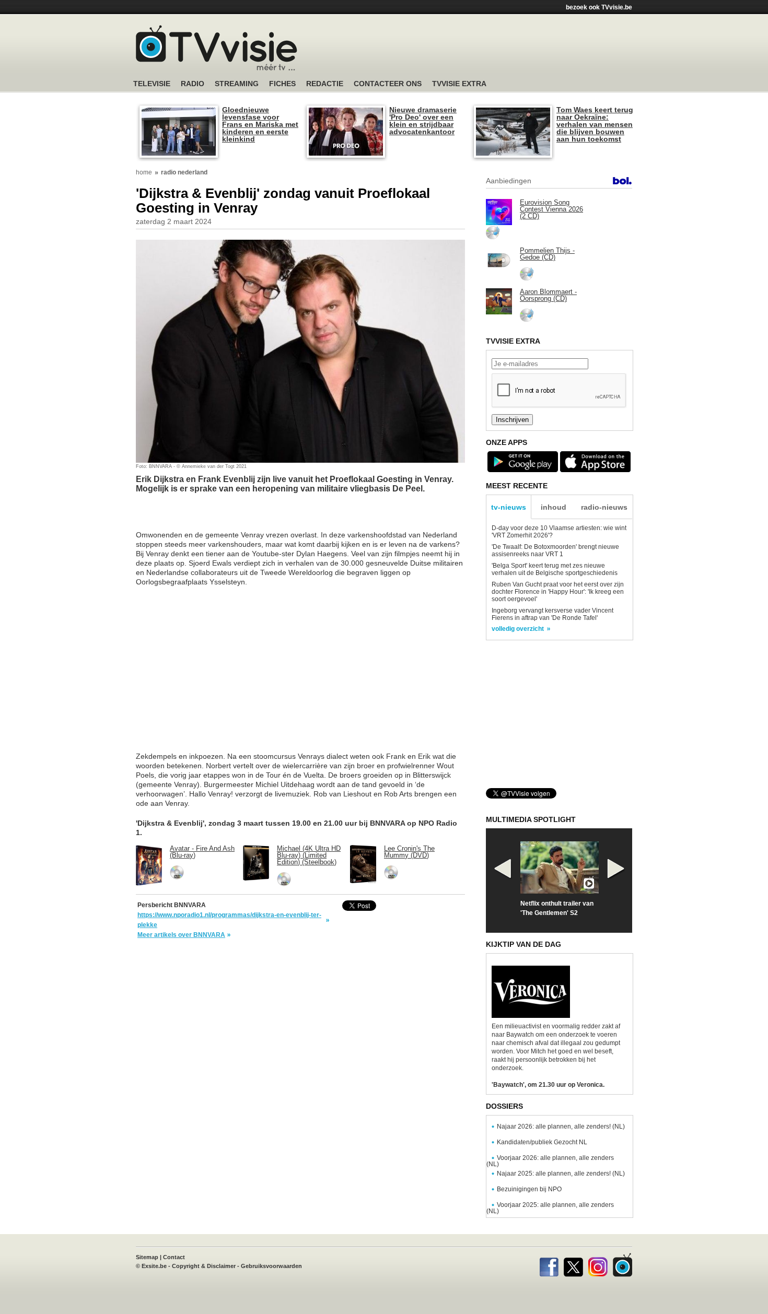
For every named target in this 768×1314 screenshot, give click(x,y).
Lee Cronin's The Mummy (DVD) (409, 851)
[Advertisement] (483, 50)
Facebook (548, 1265)
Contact (174, 1257)
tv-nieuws (508, 507)
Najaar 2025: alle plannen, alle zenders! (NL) (561, 1173)
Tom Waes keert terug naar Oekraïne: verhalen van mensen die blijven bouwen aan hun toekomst (594, 124)
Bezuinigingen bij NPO (529, 1189)
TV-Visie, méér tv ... (216, 48)
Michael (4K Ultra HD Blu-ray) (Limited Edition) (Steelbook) (309, 855)
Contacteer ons (388, 84)
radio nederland (184, 172)
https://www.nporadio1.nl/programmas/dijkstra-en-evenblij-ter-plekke (229, 920)
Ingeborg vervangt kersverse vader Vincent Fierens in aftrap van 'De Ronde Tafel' (552, 614)
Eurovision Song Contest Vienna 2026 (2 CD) (551, 209)
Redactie (324, 84)
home (144, 172)
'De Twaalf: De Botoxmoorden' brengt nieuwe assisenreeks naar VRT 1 (555, 550)
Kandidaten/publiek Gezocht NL (542, 1142)
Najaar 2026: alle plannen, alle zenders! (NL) (561, 1126)
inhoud (553, 507)
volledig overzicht (518, 628)
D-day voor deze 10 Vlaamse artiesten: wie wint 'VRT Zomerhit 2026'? (559, 531)
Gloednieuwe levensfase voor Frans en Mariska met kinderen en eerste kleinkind (260, 124)
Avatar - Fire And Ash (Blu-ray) (202, 851)
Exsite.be (154, 1266)
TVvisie (622, 1265)
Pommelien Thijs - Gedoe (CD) (547, 254)
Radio (192, 84)
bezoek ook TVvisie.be (599, 7)
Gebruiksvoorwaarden (271, 1266)
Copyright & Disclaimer (204, 1266)
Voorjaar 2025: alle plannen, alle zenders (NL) (550, 1208)
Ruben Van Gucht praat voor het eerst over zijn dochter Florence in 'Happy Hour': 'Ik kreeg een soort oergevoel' (558, 592)
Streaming (237, 84)
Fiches (282, 84)
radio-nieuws (604, 507)
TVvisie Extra (459, 84)
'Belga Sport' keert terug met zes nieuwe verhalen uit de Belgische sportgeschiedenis (555, 569)
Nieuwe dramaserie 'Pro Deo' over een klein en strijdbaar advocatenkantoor (423, 120)
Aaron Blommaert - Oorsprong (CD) (548, 295)
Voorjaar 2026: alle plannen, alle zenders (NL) (550, 1161)
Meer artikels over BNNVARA (181, 934)
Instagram (598, 1265)
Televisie (151, 84)
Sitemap (147, 1257)
